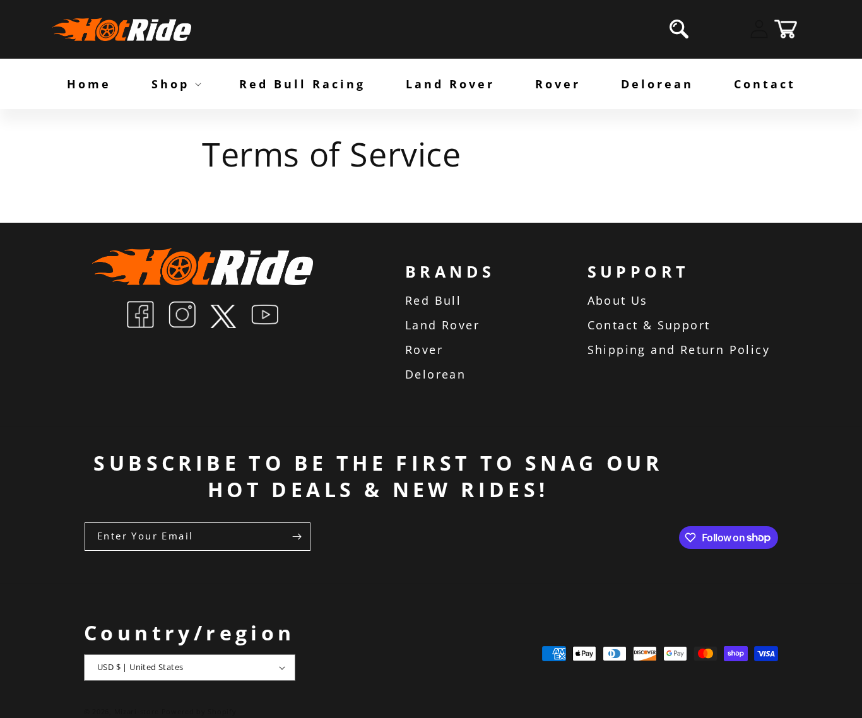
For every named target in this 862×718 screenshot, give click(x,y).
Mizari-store (136, 711)
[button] (679, 29)
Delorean (435, 374)
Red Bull (433, 300)
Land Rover (442, 325)
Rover (424, 349)
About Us (617, 300)
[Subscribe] (296, 536)
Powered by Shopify (199, 711)
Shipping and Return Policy (678, 349)
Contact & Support (649, 325)
